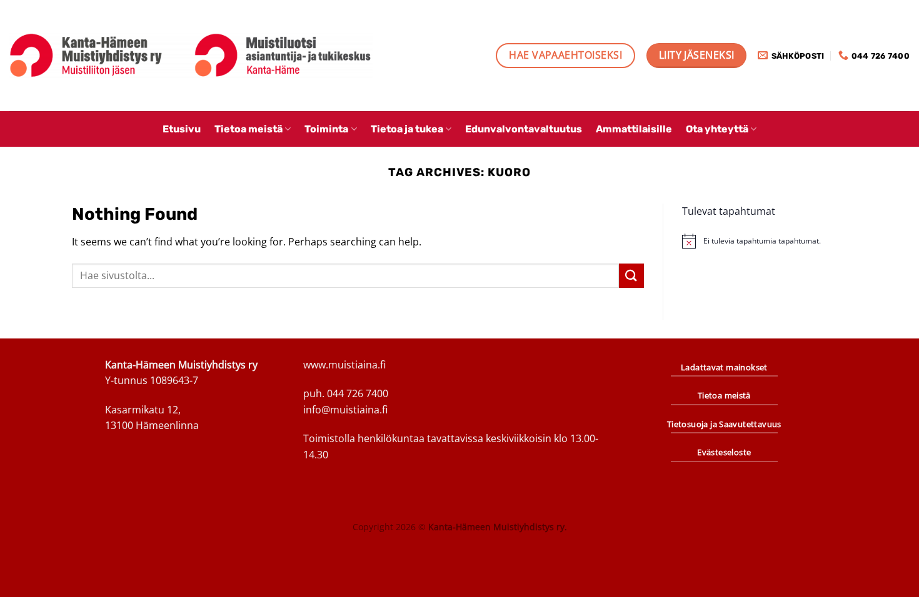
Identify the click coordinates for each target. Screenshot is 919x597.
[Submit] (631, 276)
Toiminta (326, 129)
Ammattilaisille (634, 129)
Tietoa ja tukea (407, 129)
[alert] (764, 241)
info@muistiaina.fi (345, 410)
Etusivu (182, 129)
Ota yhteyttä (717, 129)
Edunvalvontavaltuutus (523, 129)
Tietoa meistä (248, 129)
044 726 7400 (357, 393)
